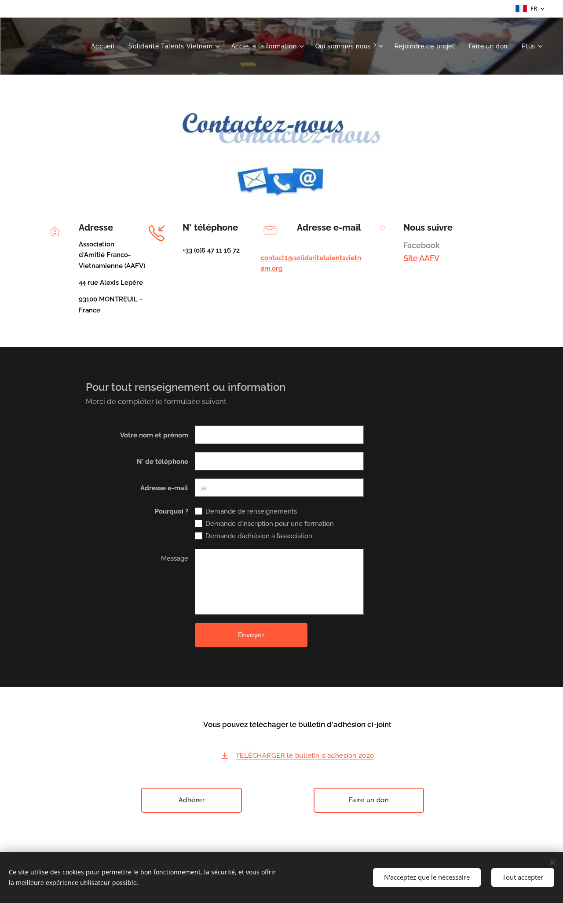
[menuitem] (105, 46)
